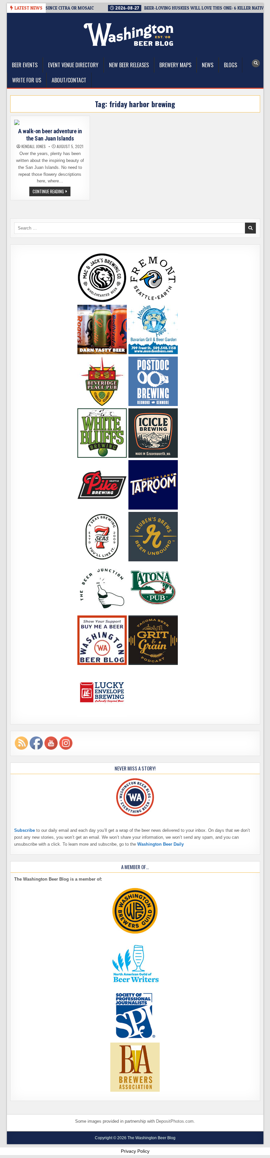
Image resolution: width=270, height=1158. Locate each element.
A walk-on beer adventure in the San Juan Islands (50, 135)
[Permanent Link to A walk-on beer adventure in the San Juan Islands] (50, 122)
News (207, 65)
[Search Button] (256, 63)
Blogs (230, 65)
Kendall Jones (33, 146)
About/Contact (69, 80)
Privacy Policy (135, 1151)
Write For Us (26, 80)
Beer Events (25, 65)
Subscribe (24, 830)
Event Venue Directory (73, 65)
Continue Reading (51, 192)
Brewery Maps (175, 65)
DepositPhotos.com (175, 1121)
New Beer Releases (129, 65)
